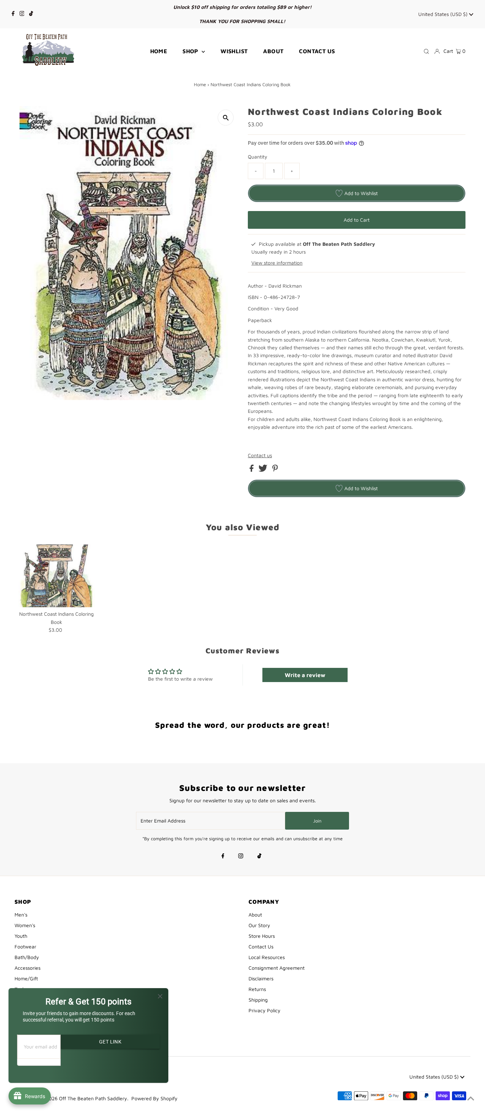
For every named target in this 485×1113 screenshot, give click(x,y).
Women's (25, 925)
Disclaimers (261, 978)
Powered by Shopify (154, 1098)
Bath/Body (27, 957)
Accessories (27, 968)
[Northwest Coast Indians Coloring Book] (57, 576)
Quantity (257, 157)
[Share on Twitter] (263, 470)
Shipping (258, 1000)
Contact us (260, 455)
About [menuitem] (273, 51)
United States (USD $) (443, 14)
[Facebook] (13, 14)
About (255, 915)
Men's (21, 915)
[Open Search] (426, 51)
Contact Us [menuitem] (317, 51)
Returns (257, 989)
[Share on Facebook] (252, 470)
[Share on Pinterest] (275, 470)
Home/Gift (26, 978)
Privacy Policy (264, 1010)
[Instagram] (22, 14)
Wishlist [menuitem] (233, 51)
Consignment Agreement (277, 968)
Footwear (25, 946)
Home (200, 84)
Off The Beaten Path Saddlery (93, 1098)
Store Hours (262, 936)
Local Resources (267, 957)
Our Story (259, 925)
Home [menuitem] (158, 51)
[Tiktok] (31, 14)
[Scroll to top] (471, 1099)
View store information (277, 263)
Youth (21, 936)
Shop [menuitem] (191, 51)
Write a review (305, 675)
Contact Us (261, 946)
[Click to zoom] (226, 118)
